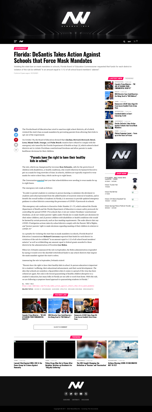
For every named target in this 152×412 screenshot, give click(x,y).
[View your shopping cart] (134, 42)
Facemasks (47, 289)
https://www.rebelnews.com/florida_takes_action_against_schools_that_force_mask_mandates (58, 286)
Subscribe (66, 400)
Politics (64, 289)
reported (40, 180)
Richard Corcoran (75, 289)
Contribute (76, 400)
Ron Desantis (88, 289)
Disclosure (85, 400)
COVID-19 (38, 289)
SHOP (129, 41)
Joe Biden (56, 289)
